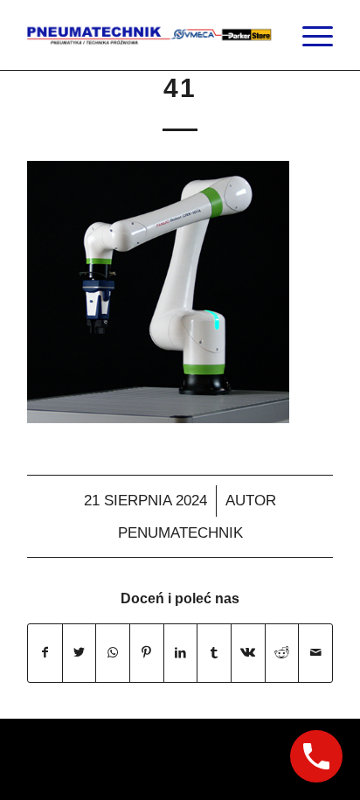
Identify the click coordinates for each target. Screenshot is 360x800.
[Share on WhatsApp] (112, 652)
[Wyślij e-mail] (315, 652)
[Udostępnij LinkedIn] (180, 652)
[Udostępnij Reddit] (282, 652)
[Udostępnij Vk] (248, 652)
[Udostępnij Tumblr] (214, 652)
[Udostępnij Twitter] (79, 652)
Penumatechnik (180, 533)
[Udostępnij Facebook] (45, 652)
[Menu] (309, 35)
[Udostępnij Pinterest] (146, 652)
